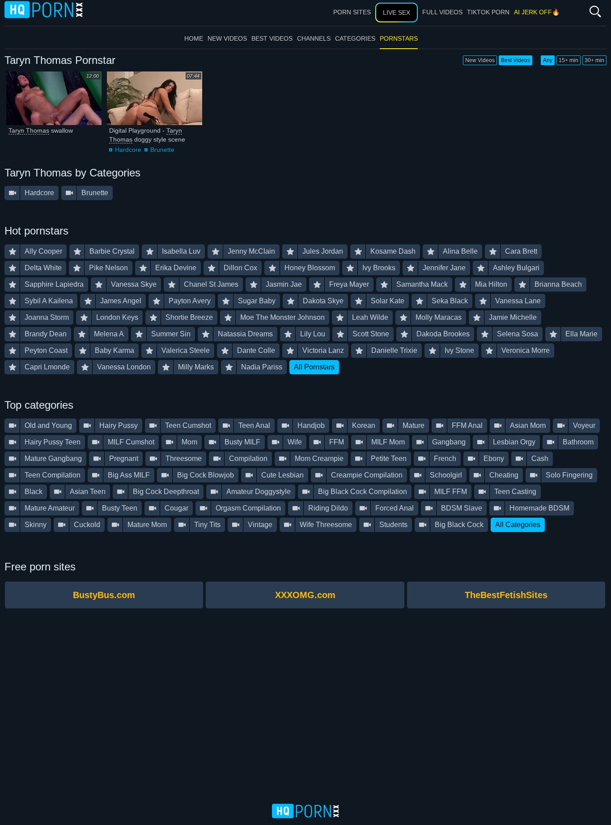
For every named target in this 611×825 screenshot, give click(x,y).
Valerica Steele (185, 350)
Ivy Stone (459, 350)
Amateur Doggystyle (258, 491)
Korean (363, 425)
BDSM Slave (461, 508)
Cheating (503, 475)
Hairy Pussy (118, 425)
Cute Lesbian (282, 475)
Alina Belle (460, 251)
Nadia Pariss (261, 367)
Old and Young (48, 425)
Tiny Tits (207, 524)
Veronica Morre (525, 350)
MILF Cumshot (131, 442)
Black (33, 491)
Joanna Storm (47, 317)
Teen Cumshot (188, 425)
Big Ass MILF (129, 475)
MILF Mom (388, 442)
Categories (355, 38)
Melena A (109, 334)
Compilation (248, 458)
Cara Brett (521, 251)
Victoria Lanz (323, 350)
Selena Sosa (517, 334)
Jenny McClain (251, 251)
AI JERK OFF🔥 (537, 12)
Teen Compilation (53, 475)
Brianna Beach (558, 284)
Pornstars (399, 38)
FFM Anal (467, 425)
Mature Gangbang (53, 458)
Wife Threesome (326, 524)
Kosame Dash (393, 251)
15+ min (568, 60)
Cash (539, 458)
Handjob (311, 425)
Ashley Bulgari (516, 268)
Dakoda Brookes (443, 334)
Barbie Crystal (112, 251)
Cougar (176, 508)
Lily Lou (312, 334)
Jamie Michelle (513, 317)
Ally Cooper (43, 251)
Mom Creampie (319, 458)
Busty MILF (242, 442)
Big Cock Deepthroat (166, 491)
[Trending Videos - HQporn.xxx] (43, 9)
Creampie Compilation (367, 475)
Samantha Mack (422, 284)
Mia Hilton (491, 284)
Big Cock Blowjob (205, 475)
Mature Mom (147, 524)
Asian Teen (88, 491)
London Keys (117, 317)
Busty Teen (119, 508)
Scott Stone (370, 334)
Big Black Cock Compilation (362, 491)
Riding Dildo (328, 508)
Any (547, 60)
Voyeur (584, 425)
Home (193, 38)
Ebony (494, 458)
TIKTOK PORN (488, 12)
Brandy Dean (46, 334)
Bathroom (578, 442)
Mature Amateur (50, 508)
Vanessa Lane (518, 301)
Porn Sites (352, 12)
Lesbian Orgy (514, 442)
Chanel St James (211, 284)
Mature (413, 425)
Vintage (260, 524)
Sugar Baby (257, 301)
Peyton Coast (46, 350)
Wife (295, 442)
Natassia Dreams (245, 334)
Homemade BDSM (539, 508)
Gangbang (449, 442)
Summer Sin (171, 334)
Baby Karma (114, 350)
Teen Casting (515, 491)
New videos (227, 38)
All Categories (517, 524)
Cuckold (87, 524)
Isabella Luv (181, 251)
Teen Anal (254, 425)
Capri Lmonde (47, 367)
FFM (336, 442)
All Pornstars (314, 367)
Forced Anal (394, 508)
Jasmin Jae (284, 284)
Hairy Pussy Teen (53, 442)
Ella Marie (581, 334)
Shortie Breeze (189, 317)
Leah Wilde (370, 317)
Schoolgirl (446, 475)
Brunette (162, 149)
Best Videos (515, 60)
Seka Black (450, 301)
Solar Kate (387, 301)
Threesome (183, 458)
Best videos (272, 38)
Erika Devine (175, 268)
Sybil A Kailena (49, 301)
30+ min (594, 60)
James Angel (120, 301)
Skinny (36, 524)
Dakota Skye (323, 301)
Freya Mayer (349, 284)
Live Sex (396, 12)
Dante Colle (256, 350)
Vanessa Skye (134, 284)
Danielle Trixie (394, 350)
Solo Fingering (569, 475)
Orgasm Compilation (248, 508)
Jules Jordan (322, 251)
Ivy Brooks (378, 268)
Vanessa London (124, 367)
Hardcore (128, 149)
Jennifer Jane (444, 268)
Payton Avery (190, 301)
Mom (189, 442)
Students (393, 524)
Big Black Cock (459, 524)
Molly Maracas (439, 317)
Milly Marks (196, 367)
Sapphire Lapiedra (54, 284)
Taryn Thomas (28, 130)
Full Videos (442, 12)
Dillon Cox (240, 268)
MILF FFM (450, 491)
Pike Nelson (108, 268)
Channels (314, 38)
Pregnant (123, 458)
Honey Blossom (309, 268)
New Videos (480, 60)
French (445, 458)
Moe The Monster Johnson (282, 317)
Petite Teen (389, 458)
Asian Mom (528, 425)
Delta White (43, 268)
